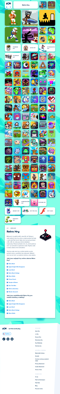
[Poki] (8, 3)
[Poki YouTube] (12, 339)
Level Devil (12, 270)
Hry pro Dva (38, 337)
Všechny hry (38, 346)
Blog (36, 385)
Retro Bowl (12, 263)
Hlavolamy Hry (38, 340)
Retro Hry (13, 228)
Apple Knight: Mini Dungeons (17, 266)
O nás (36, 376)
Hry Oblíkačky (38, 343)
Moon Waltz (12, 276)
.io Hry (36, 334)
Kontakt (37, 356)
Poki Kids (37, 382)
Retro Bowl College (14, 273)
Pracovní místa (39, 388)
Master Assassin (13, 291)
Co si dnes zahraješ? (10, 7)
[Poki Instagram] (8, 339)
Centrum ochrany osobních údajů (42, 360)
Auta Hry (37, 331)
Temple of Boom (13, 282)
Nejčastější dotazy (39, 353)
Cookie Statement (39, 366)
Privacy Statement (39, 363)
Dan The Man (12, 285)
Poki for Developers (40, 379)
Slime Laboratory (13, 288)
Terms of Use (38, 369)
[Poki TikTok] (3, 339)
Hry (8, 228)
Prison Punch (12, 279)
